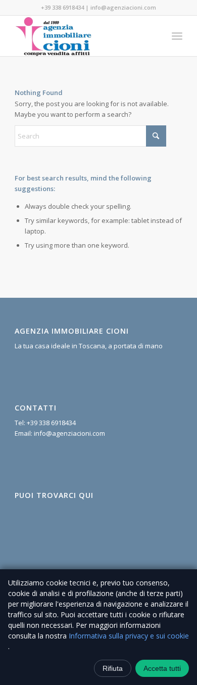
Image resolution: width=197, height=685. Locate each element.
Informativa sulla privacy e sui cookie (129, 636)
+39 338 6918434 (62, 7)
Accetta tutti (162, 668)
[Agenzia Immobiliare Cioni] (82, 36)
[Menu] (177, 36)
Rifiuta (113, 668)
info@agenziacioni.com (123, 7)
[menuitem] (177, 36)
